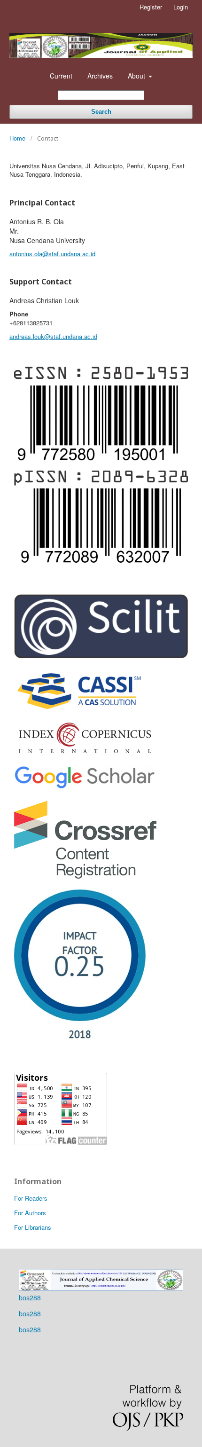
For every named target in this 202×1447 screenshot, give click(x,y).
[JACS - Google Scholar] (84, 788)
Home (17, 138)
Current (61, 75)
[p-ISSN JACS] (101, 560)
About (137, 75)
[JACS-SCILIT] (101, 655)
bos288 (30, 1297)
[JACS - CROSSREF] (85, 876)
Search (101, 111)
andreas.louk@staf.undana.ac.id (53, 336)
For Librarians (32, 1227)
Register (151, 6)
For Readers (30, 1198)
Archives (100, 75)
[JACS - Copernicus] (84, 753)
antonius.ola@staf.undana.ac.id (52, 253)
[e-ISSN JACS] (101, 458)
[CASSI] (78, 709)
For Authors (30, 1212)
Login (180, 6)
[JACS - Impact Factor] (81, 1038)
